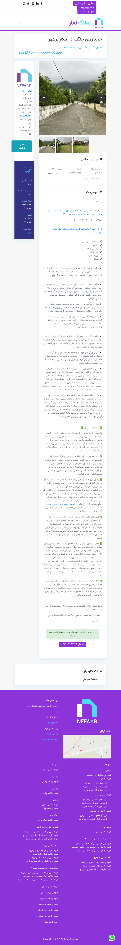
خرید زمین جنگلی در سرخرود (94, 806)
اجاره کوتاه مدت (51, 922)
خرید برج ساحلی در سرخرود (99, 775)
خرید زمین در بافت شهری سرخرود (96, 862)
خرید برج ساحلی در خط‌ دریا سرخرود (42, 861)
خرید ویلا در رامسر (50, 781)
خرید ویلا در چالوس (49, 793)
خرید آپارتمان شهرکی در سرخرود (93, 819)
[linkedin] (37, 3)
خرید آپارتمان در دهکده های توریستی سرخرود (38, 880)
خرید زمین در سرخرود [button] (102, 795)
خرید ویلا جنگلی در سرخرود (95, 790)
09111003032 (87, 12)
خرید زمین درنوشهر (50, 808)
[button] (19, 23)
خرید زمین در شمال (49, 892)
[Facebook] (41, 3)
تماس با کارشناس (84, 3)
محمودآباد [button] (107, 827)
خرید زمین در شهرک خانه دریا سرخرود (41, 832)
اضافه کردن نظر (90, 679)
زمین (30, 232)
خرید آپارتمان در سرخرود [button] (100, 811)
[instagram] (33, 3)
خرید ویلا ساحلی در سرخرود (95, 783)
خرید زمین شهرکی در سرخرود (94, 803)
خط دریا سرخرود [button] (50, 846)
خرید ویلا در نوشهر (50, 805)
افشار (26, 91)
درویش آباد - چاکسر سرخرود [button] (98, 839)
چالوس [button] (55, 788)
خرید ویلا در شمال (50, 886)
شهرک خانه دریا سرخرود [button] (47, 827)
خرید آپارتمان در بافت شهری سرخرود (95, 869)
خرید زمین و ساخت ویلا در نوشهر (59, 504)
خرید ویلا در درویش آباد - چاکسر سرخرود (93, 850)
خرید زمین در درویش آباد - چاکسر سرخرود (93, 843)
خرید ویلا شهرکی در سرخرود (95, 787)
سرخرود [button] (107, 770)
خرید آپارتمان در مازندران (47, 916)
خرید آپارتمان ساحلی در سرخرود (93, 815)
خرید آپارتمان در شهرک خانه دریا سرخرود (40, 835)
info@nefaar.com (50, 739)
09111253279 (86, 8)
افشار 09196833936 (72, 644)
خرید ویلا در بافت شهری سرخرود (97, 866)
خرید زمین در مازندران (48, 904)
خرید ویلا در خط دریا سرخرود (45, 854)
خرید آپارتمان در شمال (48, 910)
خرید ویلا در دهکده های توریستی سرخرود (40, 876)
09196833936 (25, 116)
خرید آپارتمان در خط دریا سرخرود (43, 850)
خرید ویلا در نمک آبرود (48, 820)
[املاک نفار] (85, 23)
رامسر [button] (55, 776)
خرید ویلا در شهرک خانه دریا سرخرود (42, 839)
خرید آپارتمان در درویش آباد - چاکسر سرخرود (91, 847)
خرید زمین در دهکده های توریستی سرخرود (39, 873)
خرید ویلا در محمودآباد (101, 832)
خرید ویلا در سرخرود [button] (102, 778)
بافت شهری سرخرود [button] (102, 857)
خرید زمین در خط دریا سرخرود (45, 857)
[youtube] (28, 3)
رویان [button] (56, 765)
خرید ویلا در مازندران (49, 898)
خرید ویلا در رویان (50, 770)
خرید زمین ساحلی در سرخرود (94, 799)
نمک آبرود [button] (53, 815)
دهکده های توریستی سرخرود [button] (45, 868)
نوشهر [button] (55, 800)
